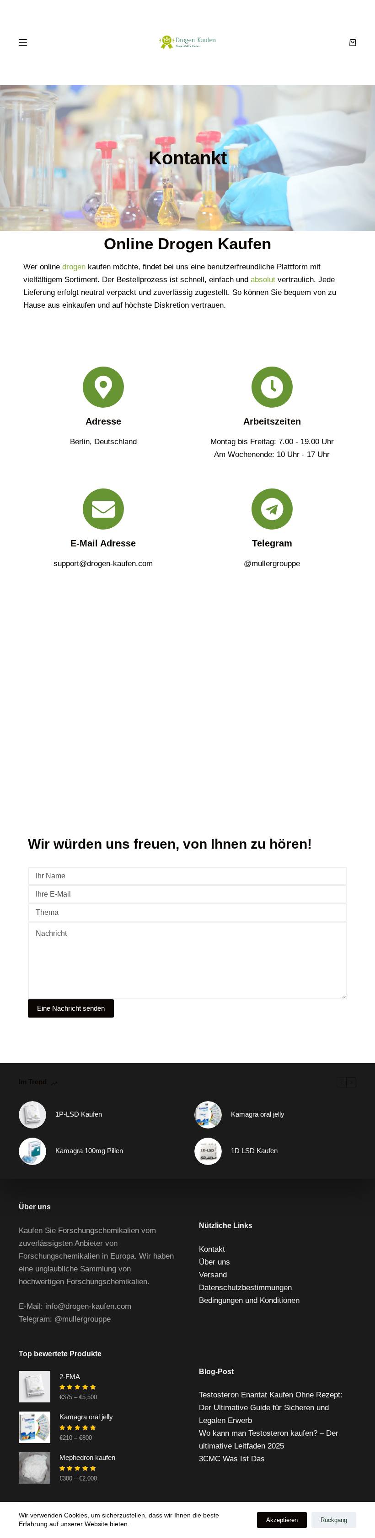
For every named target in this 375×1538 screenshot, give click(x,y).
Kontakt (212, 1249)
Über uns (214, 1262)
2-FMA (69, 1377)
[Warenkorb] (352, 42)
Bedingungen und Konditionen (249, 1300)
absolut (263, 279)
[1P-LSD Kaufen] (32, 1115)
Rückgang (334, 1520)
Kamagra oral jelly (257, 1114)
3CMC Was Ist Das (232, 1458)
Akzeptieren (282, 1520)
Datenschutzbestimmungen (245, 1287)
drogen (74, 266)
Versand (213, 1274)
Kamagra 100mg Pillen (89, 1151)
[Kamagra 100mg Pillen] (32, 1151)
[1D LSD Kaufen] (208, 1151)
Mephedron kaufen (87, 1457)
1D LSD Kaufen (254, 1151)
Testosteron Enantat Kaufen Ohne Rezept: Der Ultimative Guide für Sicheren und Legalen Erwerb (271, 1408)
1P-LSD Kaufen (78, 1114)
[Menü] (23, 42)
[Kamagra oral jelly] (208, 1115)
